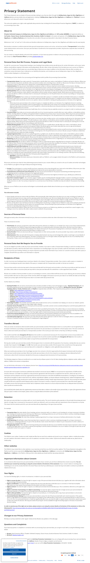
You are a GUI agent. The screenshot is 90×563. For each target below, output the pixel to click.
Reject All (14, 554)
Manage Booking (66, 3)
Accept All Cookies (14, 550)
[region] (14, 550)
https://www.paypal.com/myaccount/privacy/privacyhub (29, 295)
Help (74, 3)
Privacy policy (50, 560)
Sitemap (60, 560)
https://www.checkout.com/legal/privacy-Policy (30, 296)
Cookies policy (42, 560)
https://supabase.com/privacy (24, 301)
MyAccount (80, 3)
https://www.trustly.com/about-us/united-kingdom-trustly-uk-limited (34, 298)
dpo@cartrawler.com (38, 56)
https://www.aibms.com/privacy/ (23, 290)
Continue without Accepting (21, 540)
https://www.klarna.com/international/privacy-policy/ (28, 293)
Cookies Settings (14, 557)
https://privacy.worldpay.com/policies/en (26, 292)
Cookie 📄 (13, 547)
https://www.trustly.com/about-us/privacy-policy (27, 299)
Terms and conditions (32, 560)
